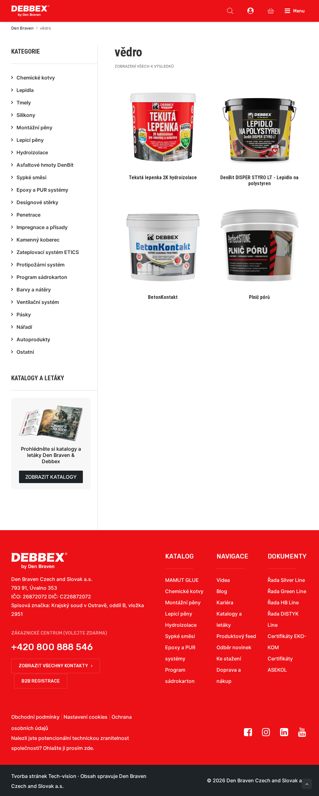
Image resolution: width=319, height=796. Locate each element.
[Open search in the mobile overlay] (230, 11)
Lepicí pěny (178, 614)
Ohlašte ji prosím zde (68, 748)
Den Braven (22, 28)
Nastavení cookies (85, 717)
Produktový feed (236, 636)
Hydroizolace (181, 625)
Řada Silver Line (286, 580)
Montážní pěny (183, 602)
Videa (223, 580)
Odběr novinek (234, 647)
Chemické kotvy (184, 591)
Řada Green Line (287, 591)
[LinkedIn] (284, 734)
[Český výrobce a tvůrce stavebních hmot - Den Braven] (39, 561)
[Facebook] (248, 734)
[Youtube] (302, 734)
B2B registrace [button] (40, 681)
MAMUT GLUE (182, 580)
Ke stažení (229, 658)
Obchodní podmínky (35, 717)
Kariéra (225, 602)
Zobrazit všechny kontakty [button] (53, 666)
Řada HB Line (283, 602)
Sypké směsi (180, 636)
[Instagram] (266, 734)
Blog (222, 591)
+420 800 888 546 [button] (52, 647)
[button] (163, 132)
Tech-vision (62, 776)
